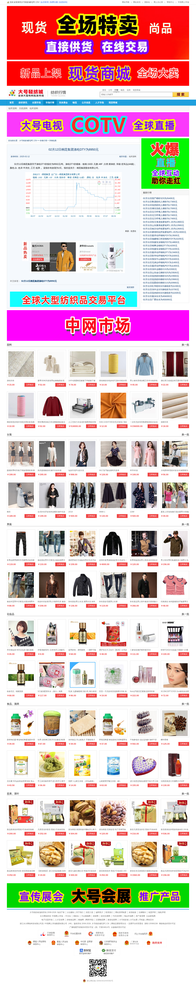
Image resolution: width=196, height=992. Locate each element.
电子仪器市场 (47, 920)
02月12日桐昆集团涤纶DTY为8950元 (39, 281)
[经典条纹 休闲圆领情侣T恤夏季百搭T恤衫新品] (175, 598)
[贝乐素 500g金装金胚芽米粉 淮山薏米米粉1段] (21, 778)
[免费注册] (54, 2)
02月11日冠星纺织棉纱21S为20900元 (161, 282)
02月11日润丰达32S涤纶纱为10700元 (161, 289)
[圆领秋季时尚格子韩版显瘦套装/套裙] (21, 467)
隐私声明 (162, 912)
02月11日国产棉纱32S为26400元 (159, 198)
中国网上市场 (183, 2)
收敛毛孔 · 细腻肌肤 (15, 691)
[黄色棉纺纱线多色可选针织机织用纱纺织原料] (113, 377)
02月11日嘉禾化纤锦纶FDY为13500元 (161, 235)
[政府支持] (156, 943)
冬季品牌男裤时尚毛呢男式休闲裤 (20, 560)
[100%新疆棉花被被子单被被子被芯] (83, 377)
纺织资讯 (23, 102)
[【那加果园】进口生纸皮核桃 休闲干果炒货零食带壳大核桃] (52, 868)
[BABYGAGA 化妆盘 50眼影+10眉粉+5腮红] (175, 647)
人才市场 (99, 102)
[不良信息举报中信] (49, 934)
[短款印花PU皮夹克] (83, 467)
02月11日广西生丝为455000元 (157, 299)
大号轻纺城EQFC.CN (28, 141)
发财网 (95, 916)
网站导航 (125, 2)
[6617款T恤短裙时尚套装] (113, 467)
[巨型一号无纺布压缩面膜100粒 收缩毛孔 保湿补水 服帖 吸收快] (113, 688)
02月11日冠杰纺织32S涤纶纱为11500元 (162, 293)
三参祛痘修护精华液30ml (140, 650)
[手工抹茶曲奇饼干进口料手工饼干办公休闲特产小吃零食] (52, 778)
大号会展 (134, 920)
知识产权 (61, 912)
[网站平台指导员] (144, 934)
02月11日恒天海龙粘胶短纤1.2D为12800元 (163, 222)
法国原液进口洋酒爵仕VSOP (172, 781)
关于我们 (79, 912)
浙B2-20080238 (151, 923)
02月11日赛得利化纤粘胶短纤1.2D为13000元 (164, 232)
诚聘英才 (99, 912)
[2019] (83, 509)
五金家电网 (150, 916)
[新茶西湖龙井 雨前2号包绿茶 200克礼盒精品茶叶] (113, 868)
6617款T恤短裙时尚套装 (109, 470)
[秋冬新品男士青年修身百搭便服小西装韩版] (144, 598)
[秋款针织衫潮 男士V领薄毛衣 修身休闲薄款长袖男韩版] (52, 598)
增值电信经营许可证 (167, 923)
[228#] (144, 509)
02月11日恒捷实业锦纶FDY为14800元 (161, 242)
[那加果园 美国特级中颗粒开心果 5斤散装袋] (83, 826)
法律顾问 (142, 912)
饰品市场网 (128, 916)
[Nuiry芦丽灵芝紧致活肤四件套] (144, 688)
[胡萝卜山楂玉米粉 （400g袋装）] (83, 778)
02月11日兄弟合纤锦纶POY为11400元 (161, 262)
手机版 (142, 920)
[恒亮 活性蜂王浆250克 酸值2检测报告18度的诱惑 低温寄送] (52, 737)
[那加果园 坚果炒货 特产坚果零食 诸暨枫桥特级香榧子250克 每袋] (113, 826)
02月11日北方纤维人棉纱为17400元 (160, 212)
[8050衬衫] (144, 467)
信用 (128, 90)
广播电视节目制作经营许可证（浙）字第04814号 (90, 927)
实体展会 (63, 102)
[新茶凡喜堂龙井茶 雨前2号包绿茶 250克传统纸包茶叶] (144, 826)
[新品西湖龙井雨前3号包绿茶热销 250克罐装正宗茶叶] (21, 826)
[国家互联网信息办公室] (132, 943)
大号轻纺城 (123, 920)
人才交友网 (59, 920)
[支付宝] (85, 952)
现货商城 (136, 90)
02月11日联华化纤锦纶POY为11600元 (161, 255)
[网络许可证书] (73, 934)
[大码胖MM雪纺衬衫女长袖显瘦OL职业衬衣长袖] (175, 467)
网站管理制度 (120, 912)
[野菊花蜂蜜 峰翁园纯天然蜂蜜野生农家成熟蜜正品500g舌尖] (113, 737)
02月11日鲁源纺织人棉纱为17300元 (160, 201)
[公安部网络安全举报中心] (108, 943)
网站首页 (137, 2)
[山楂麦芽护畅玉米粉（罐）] (113, 778)
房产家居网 (140, 916)
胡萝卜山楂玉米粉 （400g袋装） (81, 781)
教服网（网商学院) (86, 920)
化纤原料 (34, 108)
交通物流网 (100, 920)
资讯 (104, 90)
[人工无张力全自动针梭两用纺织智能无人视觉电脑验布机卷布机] (83, 419)
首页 (11, 102)
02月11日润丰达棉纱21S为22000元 (160, 269)
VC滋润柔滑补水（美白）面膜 (50, 691)
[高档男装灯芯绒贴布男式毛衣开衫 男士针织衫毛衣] (83, 557)
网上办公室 (158, 2)
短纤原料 (12, 108)
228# (132, 512)
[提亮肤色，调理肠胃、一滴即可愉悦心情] (83, 647)
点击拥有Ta (37, 259)
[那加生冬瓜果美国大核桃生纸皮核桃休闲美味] (144, 868)
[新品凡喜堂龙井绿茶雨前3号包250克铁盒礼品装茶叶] (175, 868)
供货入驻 (89, 912)
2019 (70, 512)
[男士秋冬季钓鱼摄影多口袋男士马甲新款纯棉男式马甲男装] (175, 557)
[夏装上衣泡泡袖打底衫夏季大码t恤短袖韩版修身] (175, 509)
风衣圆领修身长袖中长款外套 (50, 470)
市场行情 (50, 102)
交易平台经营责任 (135, 923)
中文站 (68, 916)
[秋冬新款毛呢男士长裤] (113, 598)
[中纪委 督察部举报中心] (84, 943)
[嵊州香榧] (175, 737)
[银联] (109, 952)
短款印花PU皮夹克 (76, 470)
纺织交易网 (105, 916)
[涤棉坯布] (175, 419)
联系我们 (109, 912)
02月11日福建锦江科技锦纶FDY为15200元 (163, 239)
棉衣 (9, 512)
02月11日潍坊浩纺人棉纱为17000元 (160, 208)
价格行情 (43, 141)
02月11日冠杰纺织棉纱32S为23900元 (161, 276)
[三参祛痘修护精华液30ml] (144, 647)
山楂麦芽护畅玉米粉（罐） (110, 781)
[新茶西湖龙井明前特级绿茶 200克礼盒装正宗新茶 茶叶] (175, 826)
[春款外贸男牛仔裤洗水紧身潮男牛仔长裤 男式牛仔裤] (21, 598)
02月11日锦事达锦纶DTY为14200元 (160, 245)
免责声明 (152, 912)
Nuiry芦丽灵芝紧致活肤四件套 (142, 691)
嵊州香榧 (164, 740)
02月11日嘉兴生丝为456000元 (157, 296)
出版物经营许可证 (118, 927)
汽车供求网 (117, 916)
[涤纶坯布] (21, 377)
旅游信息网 (112, 920)
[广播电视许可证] (120, 934)
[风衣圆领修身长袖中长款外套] (52, 467)
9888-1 (102, 512)
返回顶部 (130, 287)
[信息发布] (63, 2)
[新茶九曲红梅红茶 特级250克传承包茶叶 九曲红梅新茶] (83, 868)
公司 (110, 90)
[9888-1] (113, 509)
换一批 (185, 344)
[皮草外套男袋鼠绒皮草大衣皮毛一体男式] (113, 557)
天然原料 (23, 108)
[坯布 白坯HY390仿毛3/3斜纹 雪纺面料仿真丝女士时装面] (113, 419)
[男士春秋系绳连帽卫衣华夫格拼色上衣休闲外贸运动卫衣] (144, 377)
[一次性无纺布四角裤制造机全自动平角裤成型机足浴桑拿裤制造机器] (144, 419)
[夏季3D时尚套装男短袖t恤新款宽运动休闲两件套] (52, 377)
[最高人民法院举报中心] (61, 943)
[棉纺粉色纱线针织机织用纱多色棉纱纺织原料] (21, 419)
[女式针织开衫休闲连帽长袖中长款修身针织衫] (52, 509)
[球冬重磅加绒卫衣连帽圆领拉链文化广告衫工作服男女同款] (52, 419)
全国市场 (36, 102)
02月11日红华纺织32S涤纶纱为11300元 (162, 286)
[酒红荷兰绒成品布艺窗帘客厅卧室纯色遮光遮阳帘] (175, 377)
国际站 (147, 2)
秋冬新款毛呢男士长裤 (108, 602)
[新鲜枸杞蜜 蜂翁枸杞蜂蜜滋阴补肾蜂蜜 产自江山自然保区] (21, 737)
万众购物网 (85, 916)
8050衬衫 (134, 470)
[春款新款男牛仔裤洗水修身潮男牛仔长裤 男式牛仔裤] (52, 557)
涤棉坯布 (164, 422)
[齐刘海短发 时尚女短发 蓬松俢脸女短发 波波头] (21, 647)
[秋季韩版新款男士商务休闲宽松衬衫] (144, 557)
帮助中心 (170, 2)
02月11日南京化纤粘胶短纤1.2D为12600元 (163, 228)
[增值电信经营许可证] (96, 934)
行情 (116, 90)
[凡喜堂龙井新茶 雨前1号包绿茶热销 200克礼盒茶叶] (52, 826)
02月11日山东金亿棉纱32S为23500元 (161, 272)
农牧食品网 (71, 920)
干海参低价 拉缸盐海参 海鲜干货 (143, 740)
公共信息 (86, 102)
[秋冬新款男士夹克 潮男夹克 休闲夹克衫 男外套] (83, 598)
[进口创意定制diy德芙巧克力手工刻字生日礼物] (144, 778)
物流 (122, 90)
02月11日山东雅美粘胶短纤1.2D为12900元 (163, 225)
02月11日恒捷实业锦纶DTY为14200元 (161, 249)
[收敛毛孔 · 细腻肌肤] (21, 688)
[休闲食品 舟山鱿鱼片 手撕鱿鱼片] (83, 737)
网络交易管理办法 (118, 923)
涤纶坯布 (10, 381)
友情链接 (132, 912)
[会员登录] (45, 2)
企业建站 (70, 912)
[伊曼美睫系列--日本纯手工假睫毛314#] (52, 647)
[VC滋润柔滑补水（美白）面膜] (52, 688)
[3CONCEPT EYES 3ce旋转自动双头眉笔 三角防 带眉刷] (175, 688)
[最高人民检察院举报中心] (37, 943)
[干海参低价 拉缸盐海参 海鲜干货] (144, 737)
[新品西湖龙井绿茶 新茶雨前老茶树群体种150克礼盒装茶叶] (21, 868)
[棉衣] (21, 509)
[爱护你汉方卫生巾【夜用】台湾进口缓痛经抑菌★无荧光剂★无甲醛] (113, 647)
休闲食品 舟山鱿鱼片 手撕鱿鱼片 (81, 740)
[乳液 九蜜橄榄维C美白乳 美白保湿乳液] (83, 688)
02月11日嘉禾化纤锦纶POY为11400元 (161, 266)
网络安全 (150, 920)
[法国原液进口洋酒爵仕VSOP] (175, 778)
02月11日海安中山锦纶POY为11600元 (161, 259)
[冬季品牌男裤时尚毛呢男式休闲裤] (21, 557)
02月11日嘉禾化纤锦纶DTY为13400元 (161, 252)
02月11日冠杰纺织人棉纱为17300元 (160, 205)
